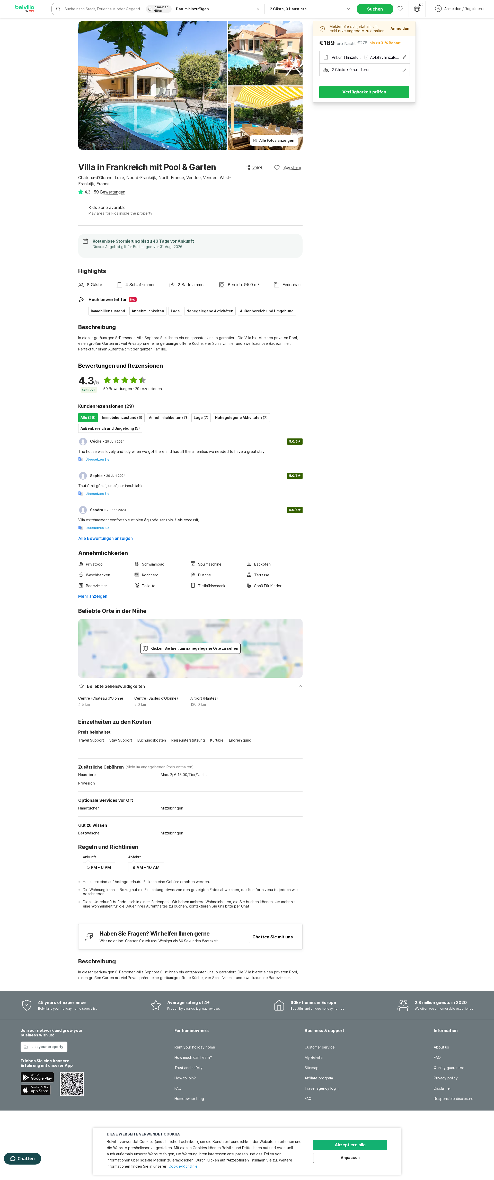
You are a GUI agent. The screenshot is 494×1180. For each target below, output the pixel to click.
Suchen (375, 9)
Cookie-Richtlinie (183, 1166)
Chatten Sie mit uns (272, 936)
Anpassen (350, 1157)
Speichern (292, 167)
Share (257, 167)
